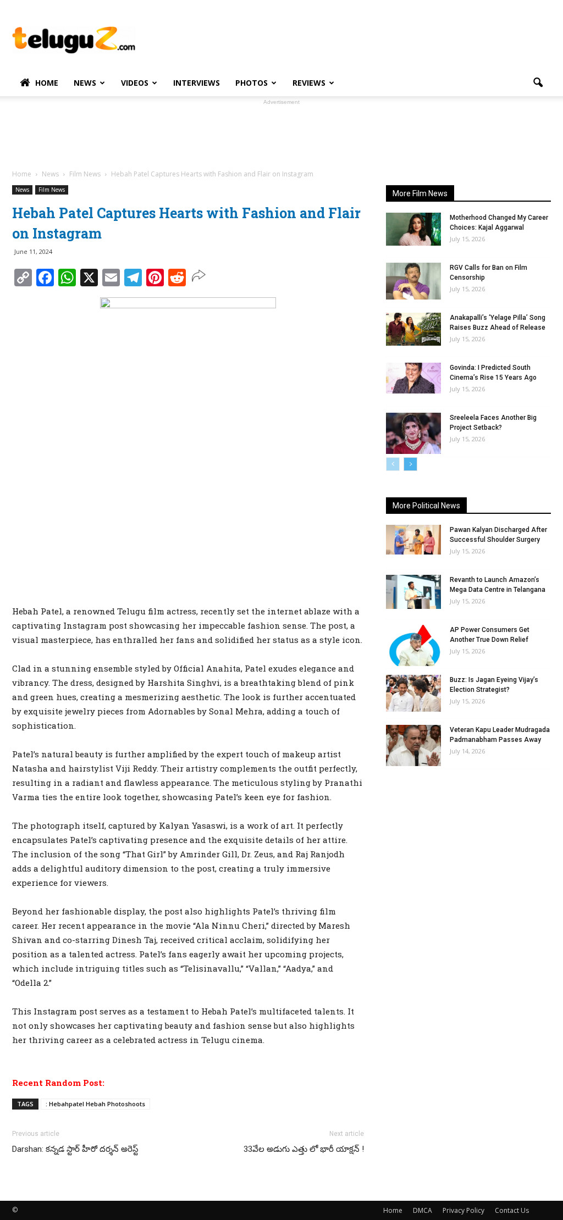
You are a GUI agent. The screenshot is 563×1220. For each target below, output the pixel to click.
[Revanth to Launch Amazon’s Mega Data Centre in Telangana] (413, 592)
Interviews (196, 82)
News (85, 82)
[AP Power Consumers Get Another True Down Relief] (413, 645)
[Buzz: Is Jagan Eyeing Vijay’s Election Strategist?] (413, 693)
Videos (134, 82)
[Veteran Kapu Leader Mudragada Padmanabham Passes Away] (413, 745)
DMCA (422, 1210)
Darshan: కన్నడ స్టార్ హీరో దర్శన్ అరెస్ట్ (75, 1149)
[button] (538, 83)
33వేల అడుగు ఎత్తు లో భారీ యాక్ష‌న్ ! (304, 1149)
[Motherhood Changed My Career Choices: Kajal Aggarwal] (413, 229)
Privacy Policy (463, 1210)
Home (46, 82)
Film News (51, 189)
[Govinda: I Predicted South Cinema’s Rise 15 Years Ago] (413, 378)
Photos (251, 82)
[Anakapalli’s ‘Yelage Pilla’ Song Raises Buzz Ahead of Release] (413, 329)
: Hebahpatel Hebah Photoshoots (95, 1104)
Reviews (308, 82)
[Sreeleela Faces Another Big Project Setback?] (413, 433)
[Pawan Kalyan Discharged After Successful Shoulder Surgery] (413, 539)
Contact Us (512, 1210)
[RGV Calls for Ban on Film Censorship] (413, 281)
